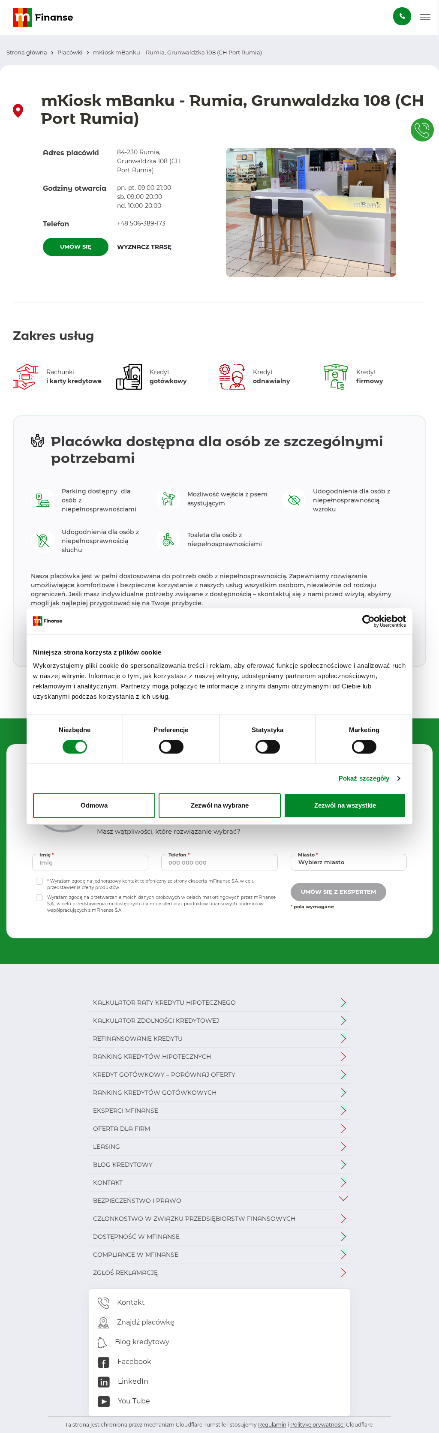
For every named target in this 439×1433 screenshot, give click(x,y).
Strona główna (26, 52)
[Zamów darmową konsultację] (402, 16)
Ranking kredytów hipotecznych (152, 1056)
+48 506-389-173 (141, 223)
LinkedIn (132, 1381)
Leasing (106, 1147)
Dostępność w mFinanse (136, 1237)
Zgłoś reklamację (125, 1273)
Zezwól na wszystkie (345, 805)
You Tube (133, 1401)
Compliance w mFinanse (135, 1255)
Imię (47, 854)
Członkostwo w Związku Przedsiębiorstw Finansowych (194, 1219)
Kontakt (108, 1183)
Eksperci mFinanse (125, 1111)
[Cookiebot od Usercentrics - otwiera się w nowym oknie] (368, 621)
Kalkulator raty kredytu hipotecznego (164, 1002)
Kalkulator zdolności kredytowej (156, 1020)
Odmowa (94, 805)
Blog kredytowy (123, 1165)
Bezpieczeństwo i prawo (137, 1201)
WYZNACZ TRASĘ (150, 247)
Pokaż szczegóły (364, 778)
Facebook (133, 1362)
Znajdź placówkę (144, 1322)
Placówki (70, 52)
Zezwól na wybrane (220, 805)
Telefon (180, 854)
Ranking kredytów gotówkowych (154, 1093)
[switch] (171, 747)
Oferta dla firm (121, 1129)
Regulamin (272, 1424)
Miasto (309, 854)
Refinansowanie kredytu (138, 1038)
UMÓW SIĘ (75, 246)
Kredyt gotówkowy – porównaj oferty (164, 1075)
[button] (425, 17)
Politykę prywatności (317, 1424)
